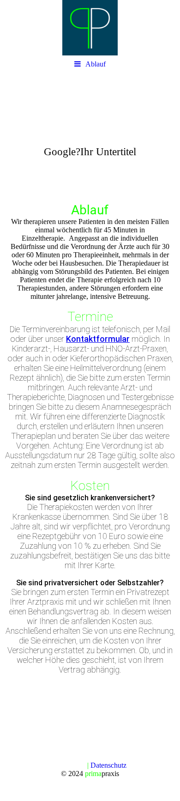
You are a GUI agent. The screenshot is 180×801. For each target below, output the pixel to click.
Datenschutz (108, 765)
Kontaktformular (98, 339)
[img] (90, 27)
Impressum (70, 765)
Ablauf (95, 64)
